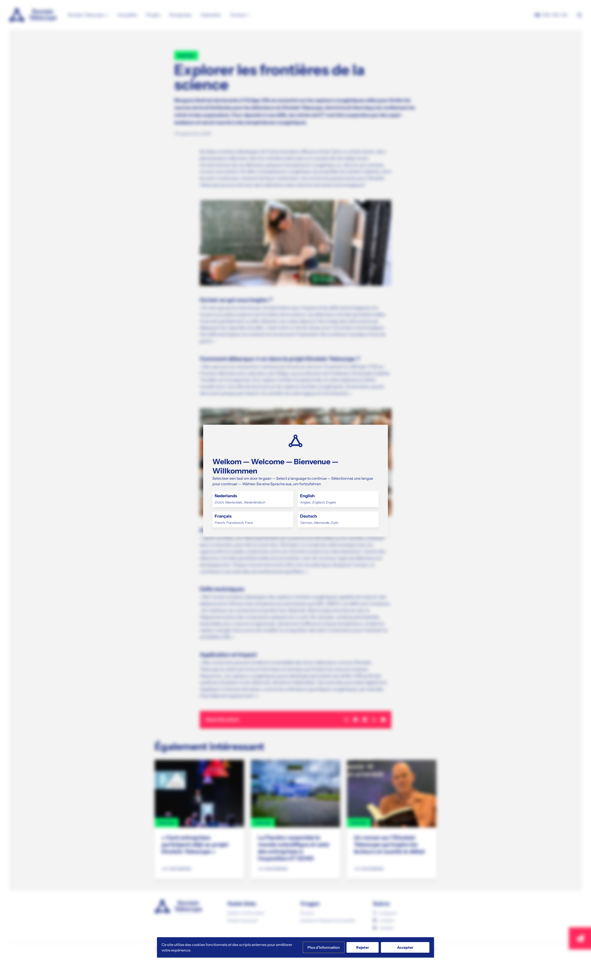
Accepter (405, 947)
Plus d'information (324, 947)
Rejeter (362, 947)
